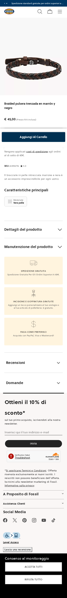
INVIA (33, 443)
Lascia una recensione (17, 549)
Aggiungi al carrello (33, 137)
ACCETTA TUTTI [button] (33, 567)
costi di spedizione (37, 151)
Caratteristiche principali (26, 190)
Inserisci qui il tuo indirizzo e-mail (27, 432)
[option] (33, 56)
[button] (33, 229)
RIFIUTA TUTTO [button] (34, 579)
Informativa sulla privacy (19, 485)
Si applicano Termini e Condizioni (26, 470)
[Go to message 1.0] (4, 3)
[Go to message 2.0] (6, 3)
